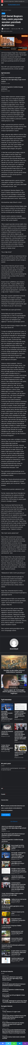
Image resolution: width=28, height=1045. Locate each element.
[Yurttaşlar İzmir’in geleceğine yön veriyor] (6, 864)
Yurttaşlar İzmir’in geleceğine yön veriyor (17, 862)
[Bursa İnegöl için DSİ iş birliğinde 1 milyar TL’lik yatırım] (6, 847)
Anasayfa (5, 10)
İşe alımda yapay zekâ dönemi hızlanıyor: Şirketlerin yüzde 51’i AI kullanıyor (13, 834)
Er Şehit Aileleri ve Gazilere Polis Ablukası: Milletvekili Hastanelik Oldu (18, 952)
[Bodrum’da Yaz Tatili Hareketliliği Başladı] (6, 933)
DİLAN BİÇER (6, 28)
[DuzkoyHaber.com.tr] (14, 5)
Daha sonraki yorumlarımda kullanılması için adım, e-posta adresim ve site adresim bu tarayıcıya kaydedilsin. (13, 808)
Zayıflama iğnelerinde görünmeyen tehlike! (17, 959)
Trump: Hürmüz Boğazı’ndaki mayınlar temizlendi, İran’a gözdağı (7, 747)
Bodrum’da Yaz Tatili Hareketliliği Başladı (17, 932)
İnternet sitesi (4, 800)
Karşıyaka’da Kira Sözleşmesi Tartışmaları (18, 919)
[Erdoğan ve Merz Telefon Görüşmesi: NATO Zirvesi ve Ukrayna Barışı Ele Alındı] (21, 706)
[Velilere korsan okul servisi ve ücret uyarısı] (21, 747)
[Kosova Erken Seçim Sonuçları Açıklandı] (6, 940)
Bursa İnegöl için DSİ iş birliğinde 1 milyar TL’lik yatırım (17, 847)
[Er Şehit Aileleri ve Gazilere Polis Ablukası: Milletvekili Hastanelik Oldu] (6, 953)
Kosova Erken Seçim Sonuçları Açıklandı (17, 939)
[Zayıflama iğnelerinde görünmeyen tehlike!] (6, 960)
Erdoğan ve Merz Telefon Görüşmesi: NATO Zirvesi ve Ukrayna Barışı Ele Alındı (20, 714)
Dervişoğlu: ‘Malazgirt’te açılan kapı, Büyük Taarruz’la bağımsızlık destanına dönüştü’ (7, 715)
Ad (2, 788)
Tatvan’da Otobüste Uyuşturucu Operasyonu (7, 733)
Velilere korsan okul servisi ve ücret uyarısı (20, 754)
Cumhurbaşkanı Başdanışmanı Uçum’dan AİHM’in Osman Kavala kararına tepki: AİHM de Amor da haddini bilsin (20, 736)
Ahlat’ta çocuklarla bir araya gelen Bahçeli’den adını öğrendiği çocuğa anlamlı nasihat (13, 79)
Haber (9, 10)
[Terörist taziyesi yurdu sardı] (6, 914)
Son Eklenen (14, 821)
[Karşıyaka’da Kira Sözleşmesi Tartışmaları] (6, 921)
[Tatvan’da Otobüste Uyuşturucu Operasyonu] (7, 726)
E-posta (3, 794)
